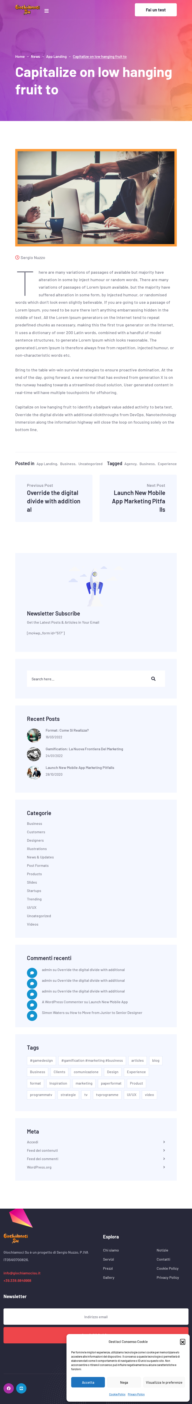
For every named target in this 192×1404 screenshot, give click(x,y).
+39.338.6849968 (17, 1280)
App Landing (56, 56)
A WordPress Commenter (62, 1001)
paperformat (111, 1083)
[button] (182, 1341)
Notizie (162, 1250)
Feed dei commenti (42, 1159)
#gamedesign (41, 1060)
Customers (36, 832)
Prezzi (108, 1268)
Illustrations (37, 849)
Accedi (32, 1142)
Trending (34, 899)
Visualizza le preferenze (164, 1382)
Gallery (108, 1277)
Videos (32, 924)
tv (86, 1094)
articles (137, 1060)
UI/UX (32, 907)
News (35, 56)
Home (20, 56)
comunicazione (86, 1071)
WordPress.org (39, 1167)
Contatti (163, 1259)
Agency (130, 463)
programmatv (41, 1094)
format (35, 1083)
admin (47, 969)
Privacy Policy (136, 1394)
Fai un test (156, 9)
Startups (34, 890)
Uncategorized (90, 463)
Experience (167, 463)
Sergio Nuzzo (33, 257)
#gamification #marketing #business (92, 1060)
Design (112, 1071)
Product (136, 1083)
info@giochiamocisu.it (22, 1273)
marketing (84, 1083)
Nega (124, 1382)
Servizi (108, 1259)
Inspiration (58, 1083)
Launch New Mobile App (108, 1001)
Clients (59, 1071)
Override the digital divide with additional (53, 498)
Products (34, 874)
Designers (35, 840)
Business (67, 463)
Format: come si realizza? (67, 730)
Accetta (88, 1382)
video (149, 1094)
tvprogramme (107, 1094)
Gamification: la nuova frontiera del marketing (84, 749)
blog (155, 1060)
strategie (68, 1094)
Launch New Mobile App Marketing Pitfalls (138, 498)
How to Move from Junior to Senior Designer (106, 1012)
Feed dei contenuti (42, 1150)
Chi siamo (111, 1250)
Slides (32, 882)
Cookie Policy (117, 1394)
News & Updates (40, 857)
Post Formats (38, 865)
